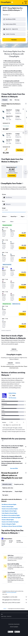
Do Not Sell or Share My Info (14, 624)
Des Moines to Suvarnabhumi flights (11, 515)
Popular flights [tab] (18, 491)
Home (5, 608)
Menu (25, 1)
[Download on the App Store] (17, 632)
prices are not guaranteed (11, 592)
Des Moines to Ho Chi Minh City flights (11, 517)
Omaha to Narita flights (7, 506)
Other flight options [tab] (7, 491)
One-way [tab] (17, 99)
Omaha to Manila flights (8, 519)
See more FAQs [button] (14, 468)
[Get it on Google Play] (10, 632)
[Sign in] (22, 3)
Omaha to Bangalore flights (8, 524)
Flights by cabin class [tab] (7, 487)
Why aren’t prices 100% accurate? (11, 602)
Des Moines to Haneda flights (9, 504)
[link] (11, 175)
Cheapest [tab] (4, 99)
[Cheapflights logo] (6, 2)
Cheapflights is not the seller (9, 597)
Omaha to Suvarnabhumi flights (10, 508)
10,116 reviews (12, 397)
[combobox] (6, 14)
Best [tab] (11, 99)
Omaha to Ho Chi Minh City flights (10, 521)
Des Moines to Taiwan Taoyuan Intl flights (12, 526)
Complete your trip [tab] (18, 484)
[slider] (26, 212)
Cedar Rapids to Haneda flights (9, 513)
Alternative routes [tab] (6, 484)
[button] (21, 10)
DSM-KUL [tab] (14, 349)
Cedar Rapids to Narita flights (9, 511)
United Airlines (12, 393)
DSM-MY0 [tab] (10, 363)
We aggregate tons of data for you (11, 599)
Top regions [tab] (5, 495)
